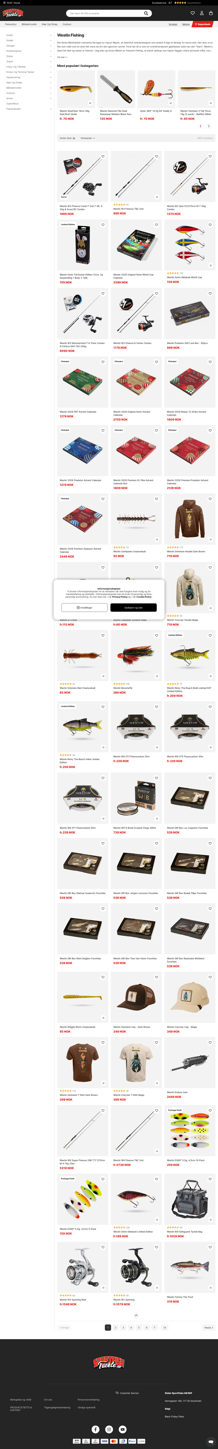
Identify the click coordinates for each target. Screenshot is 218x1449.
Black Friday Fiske (174, 1416)
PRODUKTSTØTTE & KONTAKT (21, 1408)
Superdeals (204, 24)
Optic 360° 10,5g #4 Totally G (156, 111)
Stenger (10, 45)
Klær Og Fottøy (50, 24)
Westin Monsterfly (122, 688)
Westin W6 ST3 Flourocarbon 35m (131, 756)
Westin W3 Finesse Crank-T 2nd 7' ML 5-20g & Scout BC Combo (81, 208)
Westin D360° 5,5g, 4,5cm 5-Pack (78, 1229)
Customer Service (129, 1393)
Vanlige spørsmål (86, 1407)
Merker (186, 24)
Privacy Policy (120, 596)
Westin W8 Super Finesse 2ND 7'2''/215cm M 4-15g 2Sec (82, 1162)
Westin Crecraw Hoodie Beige (182, 620)
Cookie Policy (143, 596)
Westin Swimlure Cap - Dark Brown (131, 1027)
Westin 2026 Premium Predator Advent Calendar (187, 482)
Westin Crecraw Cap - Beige (182, 1027)
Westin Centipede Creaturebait (129, 551)
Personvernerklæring (88, 1399)
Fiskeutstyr (11, 24)
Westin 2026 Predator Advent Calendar (80, 480)
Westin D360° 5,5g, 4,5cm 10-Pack (186, 1160)
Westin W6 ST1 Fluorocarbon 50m (78, 827)
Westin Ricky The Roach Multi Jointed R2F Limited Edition (189, 689)
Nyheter (173, 24)
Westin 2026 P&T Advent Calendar (78, 411)
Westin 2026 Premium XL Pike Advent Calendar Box (133, 482)
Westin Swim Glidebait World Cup (184, 277)
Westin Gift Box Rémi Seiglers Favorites (80, 958)
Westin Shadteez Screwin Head (130, 620)
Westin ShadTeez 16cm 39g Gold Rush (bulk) (74, 112)
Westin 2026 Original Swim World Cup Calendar (133, 276)
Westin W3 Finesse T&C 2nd (128, 208)
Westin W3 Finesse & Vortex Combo (132, 343)
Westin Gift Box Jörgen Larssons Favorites (135, 893)
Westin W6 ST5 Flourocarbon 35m (185, 756)
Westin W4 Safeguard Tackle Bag (184, 1231)
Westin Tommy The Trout (180, 1297)
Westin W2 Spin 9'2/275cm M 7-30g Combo (186, 208)
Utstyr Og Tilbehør (16, 66)
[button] (191, 2)
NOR (13, 2)
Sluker (9, 56)
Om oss (48, 1399)
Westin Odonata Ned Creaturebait (77, 688)
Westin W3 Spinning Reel (73, 1299)
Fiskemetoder (13, 108)
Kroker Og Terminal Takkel (20, 72)
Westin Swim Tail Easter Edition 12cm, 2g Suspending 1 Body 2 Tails (81, 276)
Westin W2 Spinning (124, 1299)
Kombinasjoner (14, 50)
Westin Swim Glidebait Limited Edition (133, 1231)
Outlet (9, 35)
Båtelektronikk (29, 24)
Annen (9, 98)
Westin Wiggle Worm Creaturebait (77, 1027)
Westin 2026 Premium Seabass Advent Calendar (80, 550)
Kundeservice (159, 2)
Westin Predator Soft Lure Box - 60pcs (187, 343)
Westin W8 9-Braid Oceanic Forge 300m (134, 827)
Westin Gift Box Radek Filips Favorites (187, 893)
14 (164, 1327)
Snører (9, 61)
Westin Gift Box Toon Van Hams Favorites (135, 958)
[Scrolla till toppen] (136, 1315)
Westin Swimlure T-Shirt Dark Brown (79, 1095)
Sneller (9, 40)
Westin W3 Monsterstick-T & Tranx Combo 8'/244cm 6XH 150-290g (82, 345)
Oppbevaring (13, 77)
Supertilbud (12, 103)
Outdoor (67, 24)
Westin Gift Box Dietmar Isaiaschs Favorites (83, 893)
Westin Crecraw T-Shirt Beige (128, 1095)
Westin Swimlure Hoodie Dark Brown (186, 551)
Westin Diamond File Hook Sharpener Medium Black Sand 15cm (116, 113)
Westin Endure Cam (177, 1092)
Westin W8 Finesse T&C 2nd (128, 1160)
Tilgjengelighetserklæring (57, 1407)
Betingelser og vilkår (20, 1399)
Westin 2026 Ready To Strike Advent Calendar (186, 413)
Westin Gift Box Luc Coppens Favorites (187, 827)
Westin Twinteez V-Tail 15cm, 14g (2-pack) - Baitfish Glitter (195, 112)
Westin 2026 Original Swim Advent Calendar (131, 413)
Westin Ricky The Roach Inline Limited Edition (79, 761)
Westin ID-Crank (68, 620)
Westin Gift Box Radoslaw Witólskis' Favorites (186, 960)
